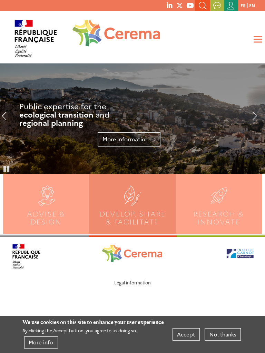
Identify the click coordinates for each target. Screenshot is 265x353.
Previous (7, 118)
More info (41, 342)
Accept (186, 334)
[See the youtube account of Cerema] (190, 5)
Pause (6, 168)
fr (243, 5)
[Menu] (256, 39)
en (252, 5)
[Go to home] (111, 36)
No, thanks (222, 334)
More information (125, 139)
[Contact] (217, 5)
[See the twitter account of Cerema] (179, 5)
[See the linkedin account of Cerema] (169, 5)
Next (252, 118)
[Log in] (231, 5)
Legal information (132, 282)
